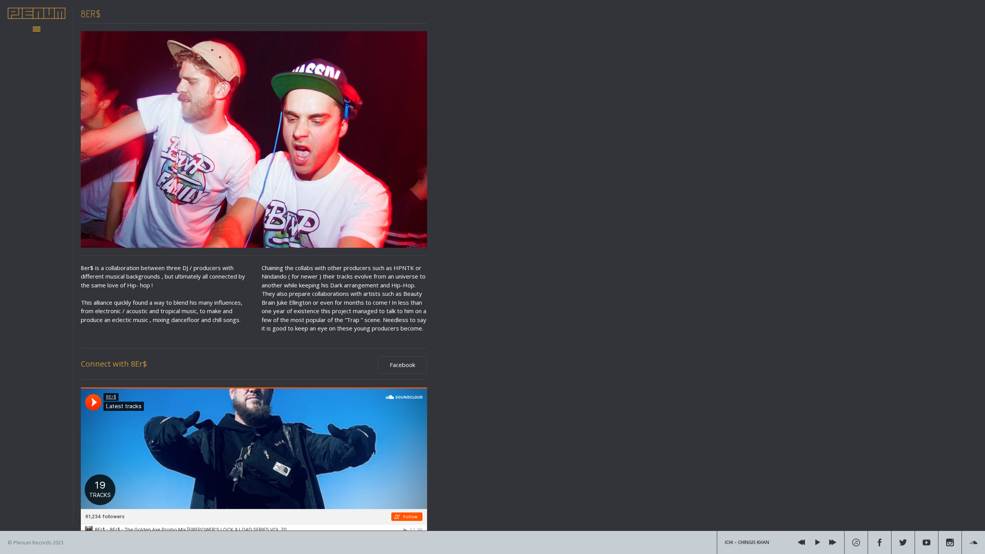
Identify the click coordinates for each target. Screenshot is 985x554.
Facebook (402, 365)
